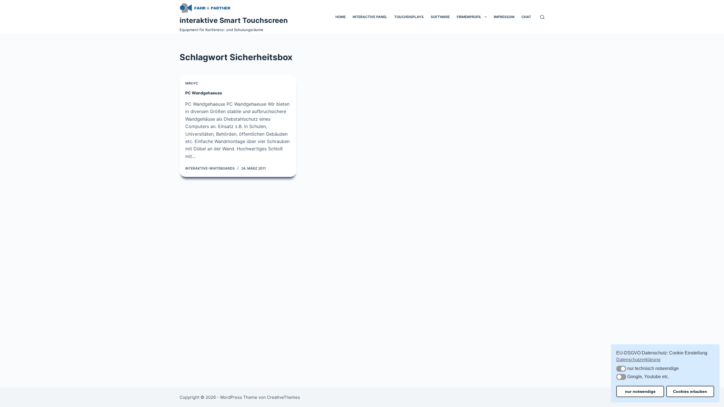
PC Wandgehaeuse (203, 92)
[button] (621, 369)
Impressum (504, 17)
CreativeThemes (283, 397)
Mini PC (191, 83)
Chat (526, 17)
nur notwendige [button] (640, 391)
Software (440, 17)
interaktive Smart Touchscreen (234, 20)
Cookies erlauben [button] (690, 391)
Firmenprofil (469, 17)
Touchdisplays (409, 17)
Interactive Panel (370, 17)
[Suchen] (542, 17)
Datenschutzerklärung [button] (638, 359)
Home (340, 17)
